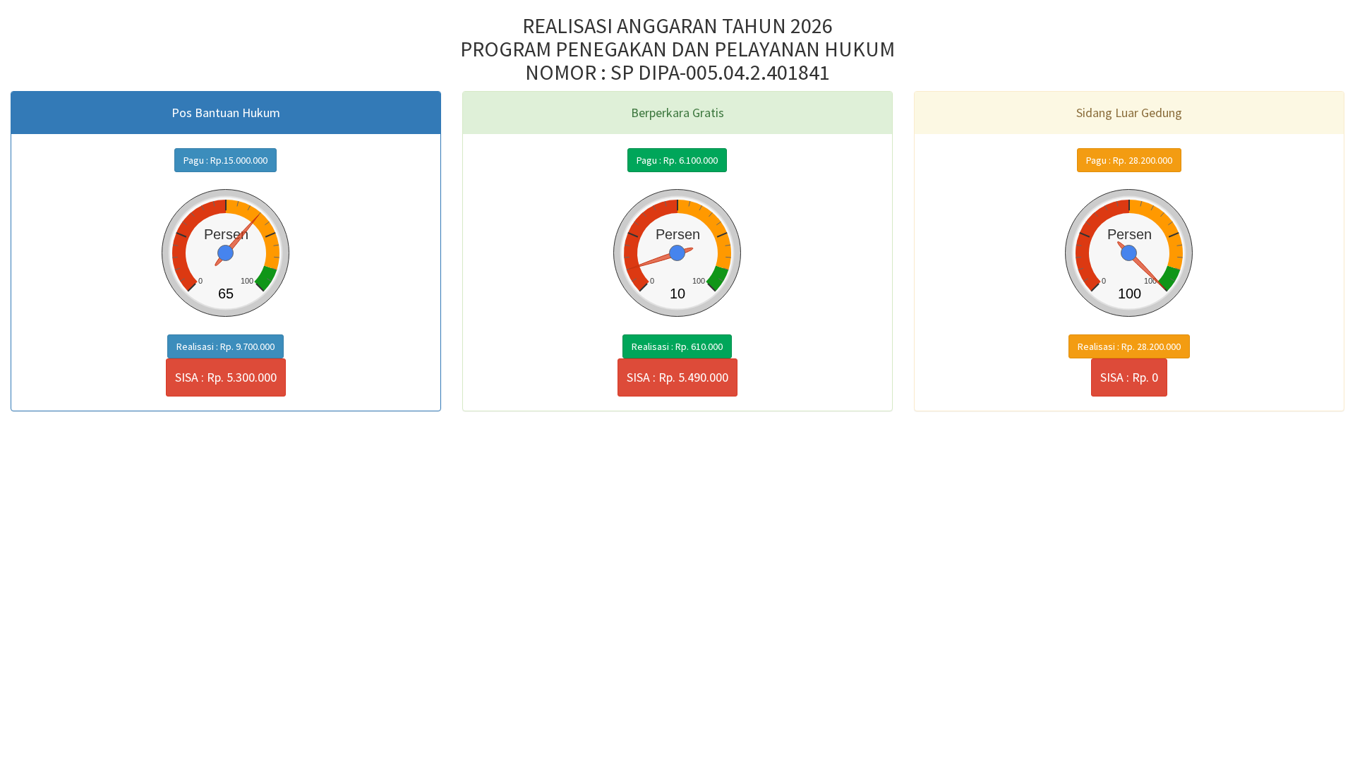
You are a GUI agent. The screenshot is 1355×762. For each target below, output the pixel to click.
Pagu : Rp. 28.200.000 (1129, 160)
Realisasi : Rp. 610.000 (677, 346)
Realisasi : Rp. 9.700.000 (225, 346)
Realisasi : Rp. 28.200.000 (1129, 346)
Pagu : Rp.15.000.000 (225, 160)
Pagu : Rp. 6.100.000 (677, 160)
